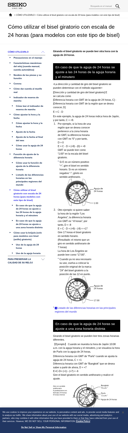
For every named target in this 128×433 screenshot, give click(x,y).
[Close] (123, 412)
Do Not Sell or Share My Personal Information (43, 427)
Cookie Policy (83, 421)
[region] (64, 420)
